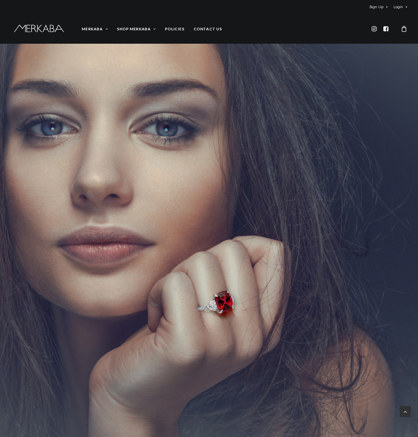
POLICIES (175, 28)
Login (398, 7)
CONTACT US (208, 28)
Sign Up (376, 7)
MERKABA (92, 28)
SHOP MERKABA (134, 28)
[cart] (399, 28)
